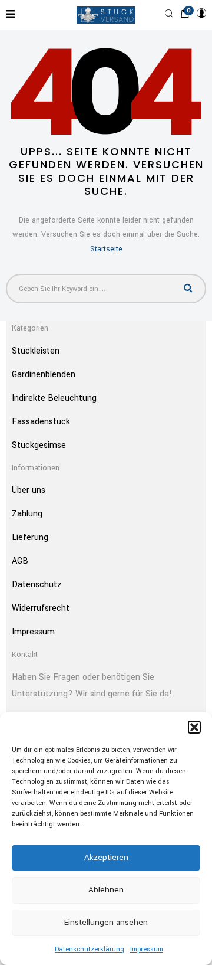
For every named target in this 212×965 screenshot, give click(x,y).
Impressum (146, 949)
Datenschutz (37, 584)
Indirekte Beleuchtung (54, 398)
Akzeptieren (106, 857)
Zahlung (27, 514)
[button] (194, 727)
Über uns (28, 490)
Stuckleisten (35, 351)
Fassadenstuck (41, 422)
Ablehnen (106, 889)
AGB (20, 561)
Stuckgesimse (39, 445)
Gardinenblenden (43, 374)
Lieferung (30, 537)
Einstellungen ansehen (106, 922)
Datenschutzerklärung (89, 949)
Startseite (106, 249)
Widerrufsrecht (40, 608)
